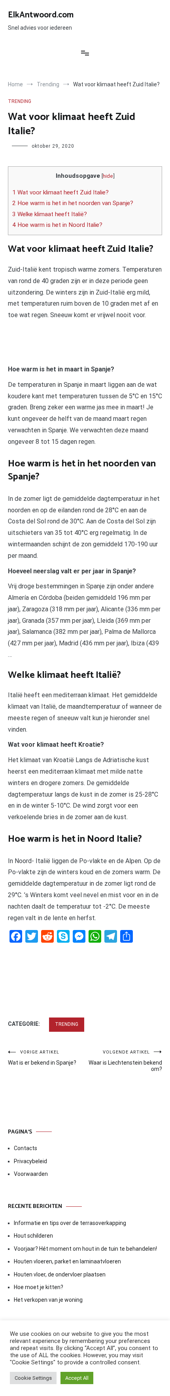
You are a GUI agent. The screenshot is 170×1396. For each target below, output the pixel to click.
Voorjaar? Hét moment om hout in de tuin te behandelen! (85, 1249)
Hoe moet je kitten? (39, 1287)
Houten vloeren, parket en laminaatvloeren (67, 1261)
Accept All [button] (77, 1378)
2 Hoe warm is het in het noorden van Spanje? (72, 203)
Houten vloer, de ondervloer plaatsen (60, 1274)
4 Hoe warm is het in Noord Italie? (57, 224)
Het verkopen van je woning (48, 1300)
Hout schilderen (33, 1235)
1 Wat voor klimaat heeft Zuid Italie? (60, 192)
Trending (19, 101)
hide (108, 176)
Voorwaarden (31, 1174)
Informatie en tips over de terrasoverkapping (70, 1223)
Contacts (25, 1148)
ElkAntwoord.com (41, 15)
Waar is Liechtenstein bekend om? (125, 1061)
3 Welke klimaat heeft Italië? (49, 214)
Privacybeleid (30, 1161)
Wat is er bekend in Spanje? (42, 1058)
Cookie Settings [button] (33, 1378)
